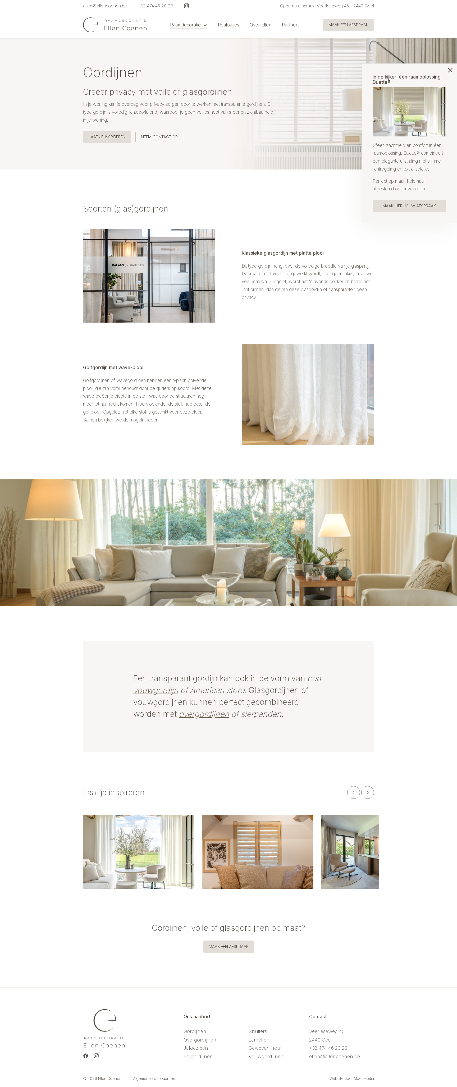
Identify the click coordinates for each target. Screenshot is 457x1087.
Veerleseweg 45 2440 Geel (327, 1036)
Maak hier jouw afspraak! (409, 205)
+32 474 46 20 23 (155, 5)
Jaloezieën (196, 1048)
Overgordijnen (200, 1040)
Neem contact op (159, 136)
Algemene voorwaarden (154, 1078)
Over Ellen (260, 24)
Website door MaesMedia (352, 1078)
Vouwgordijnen (266, 1056)
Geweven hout (265, 1048)
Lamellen (259, 1040)
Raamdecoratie (186, 24)
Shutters (258, 1031)
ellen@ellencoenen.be (105, 5)
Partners (291, 24)
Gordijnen (195, 1031)
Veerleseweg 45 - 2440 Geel (345, 5)
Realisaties (228, 24)
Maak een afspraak (348, 24)
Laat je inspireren (107, 136)
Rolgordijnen (198, 1056)
